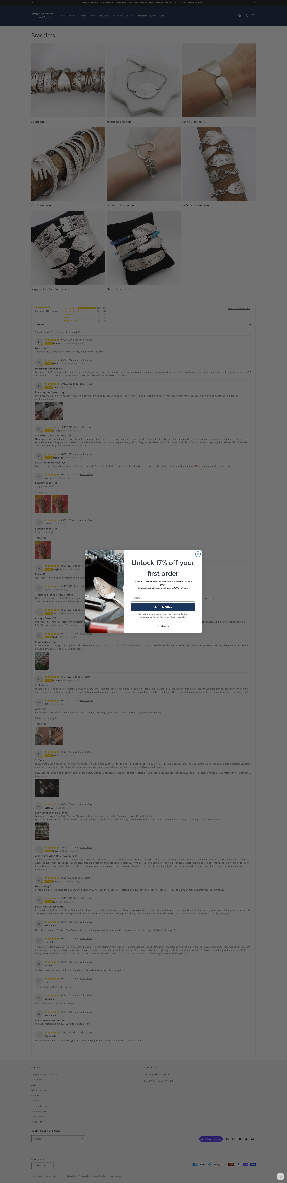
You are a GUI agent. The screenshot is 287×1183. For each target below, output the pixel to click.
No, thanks (163, 626)
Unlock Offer (163, 607)
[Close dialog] (198, 554)
